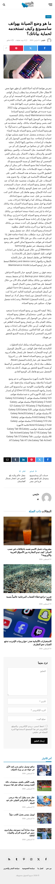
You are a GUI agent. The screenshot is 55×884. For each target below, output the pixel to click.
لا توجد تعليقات (20, 40)
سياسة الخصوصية (28, 868)
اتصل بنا (40, 868)
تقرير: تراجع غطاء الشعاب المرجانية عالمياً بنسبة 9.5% (28, 598)
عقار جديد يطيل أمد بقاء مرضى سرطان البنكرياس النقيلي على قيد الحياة (20, 800)
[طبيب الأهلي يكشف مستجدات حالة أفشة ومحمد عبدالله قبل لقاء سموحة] (44, 785)
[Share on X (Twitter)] (30, 48)
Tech (48, 17)
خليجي (43, 40)
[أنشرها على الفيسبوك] (44, 48)
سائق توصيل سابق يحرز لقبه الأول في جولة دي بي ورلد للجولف (20, 768)
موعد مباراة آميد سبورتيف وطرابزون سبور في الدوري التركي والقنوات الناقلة (19, 832)
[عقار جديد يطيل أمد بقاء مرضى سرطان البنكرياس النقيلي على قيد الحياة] (44, 801)
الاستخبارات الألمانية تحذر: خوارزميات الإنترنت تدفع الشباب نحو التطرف (27, 643)
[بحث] (4, 4)
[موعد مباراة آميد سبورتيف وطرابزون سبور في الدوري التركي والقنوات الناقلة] (44, 833)
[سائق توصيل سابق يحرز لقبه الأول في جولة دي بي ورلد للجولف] (44, 770)
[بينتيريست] (16, 48)
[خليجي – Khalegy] (27, 4)
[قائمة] (50, 4)
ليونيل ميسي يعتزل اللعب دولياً (22, 814)
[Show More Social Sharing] (6, 48)
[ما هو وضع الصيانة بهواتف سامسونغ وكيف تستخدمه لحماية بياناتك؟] (27, 66)
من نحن (48, 868)
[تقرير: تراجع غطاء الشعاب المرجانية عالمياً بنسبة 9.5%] (27, 578)
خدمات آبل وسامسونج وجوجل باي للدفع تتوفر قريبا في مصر (39, 478)
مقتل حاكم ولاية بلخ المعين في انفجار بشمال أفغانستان (15, 478)
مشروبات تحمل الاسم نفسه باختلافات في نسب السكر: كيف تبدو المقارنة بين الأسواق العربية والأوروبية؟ (29, 552)
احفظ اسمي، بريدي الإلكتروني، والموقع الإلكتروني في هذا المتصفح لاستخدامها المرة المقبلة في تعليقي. (29, 729)
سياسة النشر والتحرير (11, 868)
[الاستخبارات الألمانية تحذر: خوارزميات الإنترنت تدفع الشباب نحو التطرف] (27, 623)
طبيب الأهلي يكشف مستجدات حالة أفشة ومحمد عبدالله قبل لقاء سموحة (19, 783)
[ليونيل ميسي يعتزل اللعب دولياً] (44, 818)
